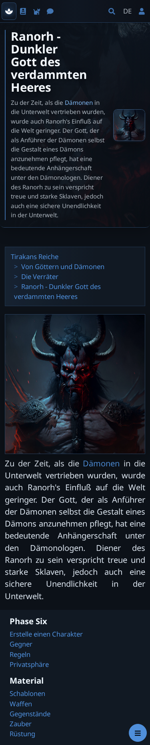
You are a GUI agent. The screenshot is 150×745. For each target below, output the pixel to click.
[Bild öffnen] (129, 125)
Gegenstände (30, 713)
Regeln (20, 654)
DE (127, 11)
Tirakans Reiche (34, 256)
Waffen (21, 703)
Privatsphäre (29, 664)
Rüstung (22, 733)
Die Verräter (39, 276)
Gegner (21, 644)
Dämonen (79, 102)
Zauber (21, 723)
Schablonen (27, 693)
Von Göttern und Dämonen (62, 266)
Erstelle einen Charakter (46, 634)
